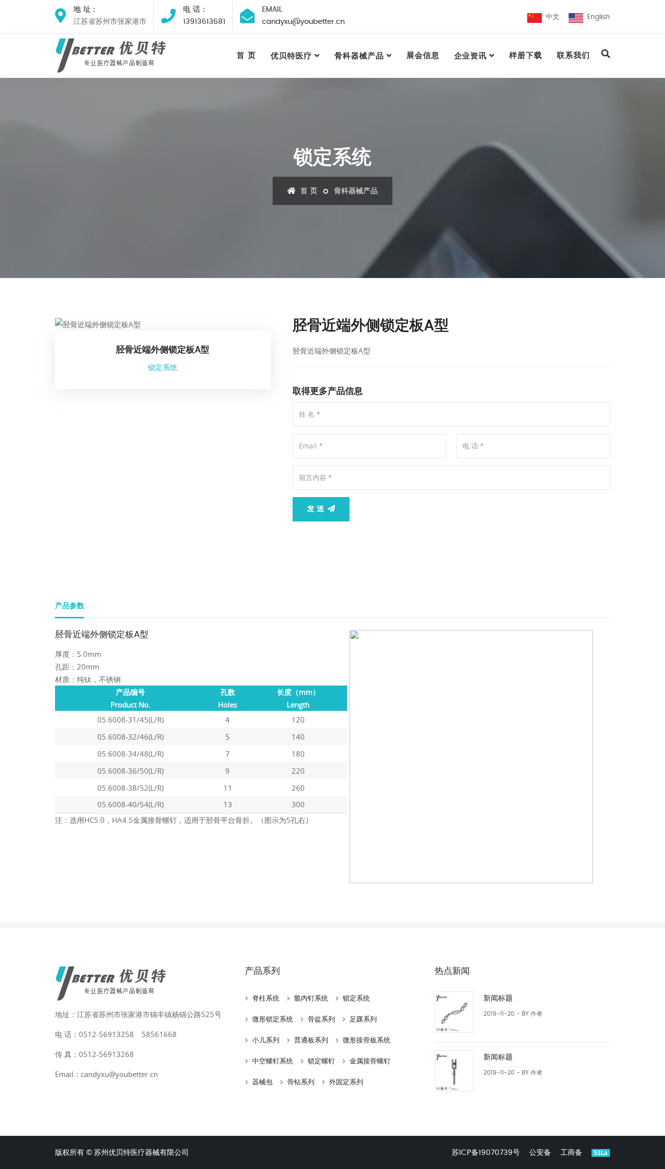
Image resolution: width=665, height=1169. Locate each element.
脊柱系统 (265, 998)
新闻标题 (498, 998)
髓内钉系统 (311, 998)
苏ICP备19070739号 (486, 1152)
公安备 (540, 1152)
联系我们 (573, 55)
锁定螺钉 (321, 1061)
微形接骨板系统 (366, 1040)
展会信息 (423, 55)
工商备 (571, 1152)
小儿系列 (265, 1040)
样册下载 (525, 55)
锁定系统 (356, 998)
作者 (536, 1014)
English (596, 17)
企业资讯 (470, 56)
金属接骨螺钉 (370, 1061)
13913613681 (204, 21)
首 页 (246, 55)
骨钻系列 (300, 1082)
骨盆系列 (321, 1019)
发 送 (317, 509)
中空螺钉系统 (272, 1061)
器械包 (262, 1082)
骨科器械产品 (359, 56)
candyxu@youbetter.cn (303, 21)
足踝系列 (363, 1019)
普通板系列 (311, 1040)
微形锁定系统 (272, 1019)
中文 (550, 17)
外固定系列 (346, 1082)
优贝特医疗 (291, 56)
